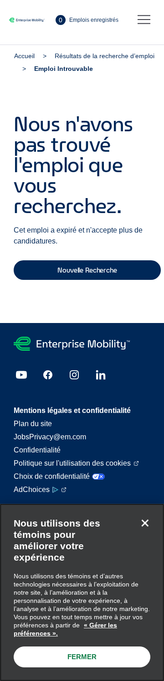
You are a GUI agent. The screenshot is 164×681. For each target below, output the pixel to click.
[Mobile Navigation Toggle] (144, 20)
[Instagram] (74, 375)
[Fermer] (144, 522)
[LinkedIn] (100, 375)
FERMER (82, 657)
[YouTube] (21, 375)
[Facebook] (48, 375)
